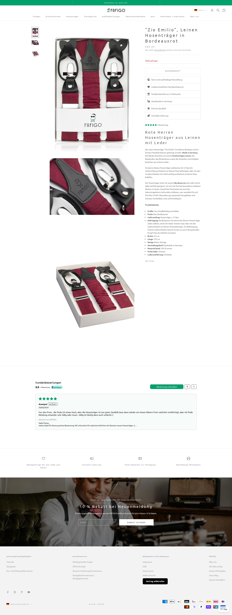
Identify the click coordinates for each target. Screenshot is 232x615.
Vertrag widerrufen (155, 581)
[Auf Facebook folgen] (7, 592)
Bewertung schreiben (167, 386)
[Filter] (187, 386)
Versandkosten (160, 50)
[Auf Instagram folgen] (14, 592)
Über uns (194, 16)
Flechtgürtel (90, 16)
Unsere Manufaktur (217, 580)
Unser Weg (213, 575)
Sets (153, 16)
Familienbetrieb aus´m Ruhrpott (166, 94)
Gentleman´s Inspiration (172, 16)
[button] (151, 125)
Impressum (147, 562)
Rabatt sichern (136, 522)
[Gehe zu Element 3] (35, 52)
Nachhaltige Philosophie (188, 465)
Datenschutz (148, 571)
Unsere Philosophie (217, 571)
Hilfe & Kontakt (79, 566)
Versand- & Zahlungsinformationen (87, 571)
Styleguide (11, 566)
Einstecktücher (53, 16)
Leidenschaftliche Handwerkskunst (167, 86)
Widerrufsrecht (149, 575)
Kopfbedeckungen (111, 16)
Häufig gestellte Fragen (83, 562)
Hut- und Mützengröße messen (19, 571)
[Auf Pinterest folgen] (21, 592)
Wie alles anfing (215, 566)
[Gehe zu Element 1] (35, 32)
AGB (144, 566)
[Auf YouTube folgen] (28, 592)
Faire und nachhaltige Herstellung (166, 79)
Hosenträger (72, 16)
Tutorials (10, 562)
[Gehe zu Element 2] (35, 42)
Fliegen (36, 16)
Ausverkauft (173, 71)
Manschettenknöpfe (136, 16)
